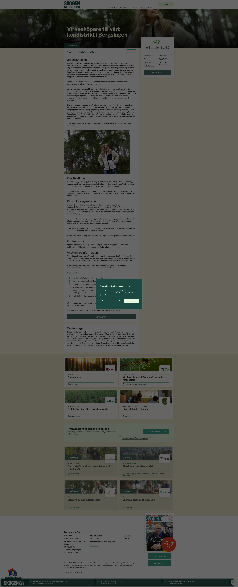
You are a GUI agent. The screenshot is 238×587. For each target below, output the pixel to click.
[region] (119, 293)
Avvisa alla (117, 301)
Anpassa (105, 301)
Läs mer (107, 295)
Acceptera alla (131, 301)
